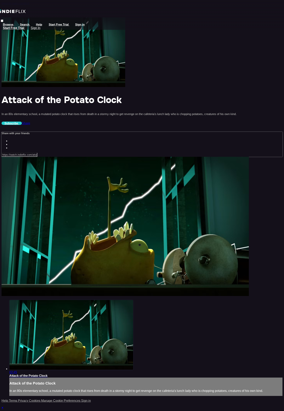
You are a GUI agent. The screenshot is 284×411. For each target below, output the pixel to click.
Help (39, 24)
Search (25, 24)
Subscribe (11, 123)
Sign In (35, 28)
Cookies (35, 400)
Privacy (23, 400)
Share (26, 123)
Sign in (80, 24)
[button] (2, 21)
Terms (13, 400)
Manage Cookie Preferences (61, 400)
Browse (8, 24)
